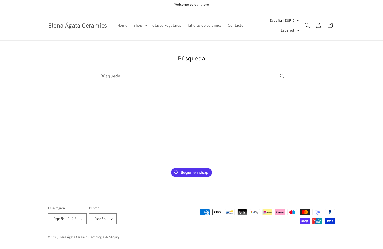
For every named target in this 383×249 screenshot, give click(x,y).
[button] (140, 25)
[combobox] (191, 76)
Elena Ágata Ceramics (74, 237)
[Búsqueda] (282, 76)
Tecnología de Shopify (104, 237)
